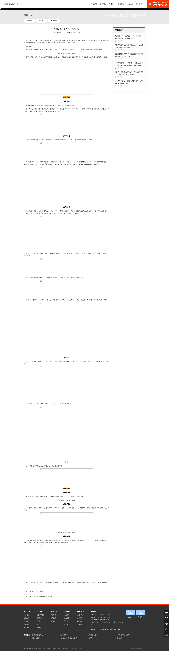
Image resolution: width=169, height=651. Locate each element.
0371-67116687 (101, 614)
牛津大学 (119, 638)
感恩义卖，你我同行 (36, 591)
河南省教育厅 (35, 638)
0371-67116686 (111, 614)
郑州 (75, 648)
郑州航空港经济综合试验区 (39, 635)
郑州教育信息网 (92, 635)
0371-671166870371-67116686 (160, 3)
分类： (55, 33)
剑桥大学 (90, 638)
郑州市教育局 (64, 635)
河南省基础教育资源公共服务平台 (69, 638)
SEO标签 (59, 648)
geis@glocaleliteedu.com (101, 619)
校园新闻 (29, 20)
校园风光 (54, 20)
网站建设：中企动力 (68, 648)
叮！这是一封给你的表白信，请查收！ (42, 596)
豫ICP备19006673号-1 (137, 648)
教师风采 (42, 20)
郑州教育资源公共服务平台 (124, 635)
